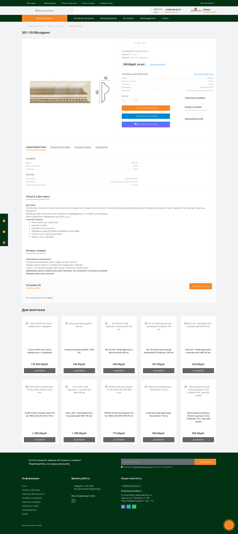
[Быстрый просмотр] (54, 327)
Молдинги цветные (56, 26)
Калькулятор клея (194, 118)
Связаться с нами (30, 506)
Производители (147, 18)
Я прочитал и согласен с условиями (147, 467)
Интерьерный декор (84, 18)
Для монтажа (33, 309)
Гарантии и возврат (195, 97)
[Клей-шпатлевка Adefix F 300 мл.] (79, 333)
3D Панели (128, 18)
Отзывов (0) (101, 147)
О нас (24, 486)
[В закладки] (204, 43)
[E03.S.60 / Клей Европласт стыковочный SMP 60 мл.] (198, 333)
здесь (67, 216)
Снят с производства (146, 108)
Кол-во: (125, 96)
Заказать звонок (171, 12)
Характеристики (36, 147)
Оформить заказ (209, 12)
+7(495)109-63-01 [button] (131, 486)
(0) (144, 43)
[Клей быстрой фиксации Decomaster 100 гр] (158, 396)
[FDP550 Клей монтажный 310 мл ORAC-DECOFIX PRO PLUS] (119, 396)
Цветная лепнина (35, 26)
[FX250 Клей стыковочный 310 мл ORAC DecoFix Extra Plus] (39, 396)
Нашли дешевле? (158, 64)
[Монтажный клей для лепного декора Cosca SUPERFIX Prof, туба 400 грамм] (198, 396)
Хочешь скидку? (82, 147)
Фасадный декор (108, 18)
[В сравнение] (212, 43)
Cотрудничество (106, 3)
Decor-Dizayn (142, 51)
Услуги (165, 18)
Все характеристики (203, 74)
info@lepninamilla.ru (131, 490)
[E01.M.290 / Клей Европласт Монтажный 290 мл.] (119, 333)
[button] (30, 3)
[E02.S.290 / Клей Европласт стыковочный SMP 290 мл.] (79, 396)
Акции (25, 514)
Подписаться (205, 462)
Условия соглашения (32, 498)
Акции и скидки (88, 3)
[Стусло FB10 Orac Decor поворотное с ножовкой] (39, 333)
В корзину (39, 370)
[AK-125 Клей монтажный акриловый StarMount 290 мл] (158, 333)
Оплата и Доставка (69, 3)
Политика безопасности (143, 467)
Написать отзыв (200, 286)
